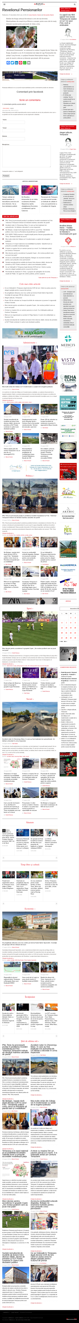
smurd (27, 756)
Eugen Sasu (73, 149)
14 (66, 627)
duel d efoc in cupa (11, 665)
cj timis (16, 402)
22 (70, 632)
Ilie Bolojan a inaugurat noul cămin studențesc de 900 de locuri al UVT (49, 804)
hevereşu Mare (18, 756)
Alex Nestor (8, 564)
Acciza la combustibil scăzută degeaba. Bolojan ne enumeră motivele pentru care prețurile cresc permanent (30, 556)
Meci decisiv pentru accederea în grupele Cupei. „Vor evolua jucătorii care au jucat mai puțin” (15, 1204)
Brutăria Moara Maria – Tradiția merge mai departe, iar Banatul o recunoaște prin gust (68, 230)
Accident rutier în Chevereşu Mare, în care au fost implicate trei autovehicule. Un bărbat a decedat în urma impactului (44, 1049)
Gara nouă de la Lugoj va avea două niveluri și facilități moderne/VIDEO (30, 979)
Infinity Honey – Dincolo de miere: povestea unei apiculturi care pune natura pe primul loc (68, 304)
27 (62, 638)
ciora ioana (6, 108)
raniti (24, 756)
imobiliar (13, 960)
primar (30, 535)
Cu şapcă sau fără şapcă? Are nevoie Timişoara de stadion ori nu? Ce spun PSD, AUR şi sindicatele (68, 20)
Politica (29, 475)
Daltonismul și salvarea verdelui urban (68, 205)
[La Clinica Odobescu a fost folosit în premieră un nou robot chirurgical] (51, 832)
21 (66, 632)
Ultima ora (67, 8)
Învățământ (30, 996)
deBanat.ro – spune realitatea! (16, 1317)
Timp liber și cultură (30, 864)
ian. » (65, 641)
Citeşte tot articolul (7, 400)
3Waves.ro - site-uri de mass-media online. (20, 1319)
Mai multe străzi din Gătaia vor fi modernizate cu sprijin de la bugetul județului (27, 386)
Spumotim (33, 960)
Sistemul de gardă (66, 676)
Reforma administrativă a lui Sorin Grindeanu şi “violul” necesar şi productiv (68, 89)
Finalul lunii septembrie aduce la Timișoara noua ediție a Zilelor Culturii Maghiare (8, 884)
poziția (26, 535)
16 (75, 627)
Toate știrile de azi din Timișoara (47, 277)
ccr (7, 535)
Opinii (62, 8)
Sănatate (30, 822)
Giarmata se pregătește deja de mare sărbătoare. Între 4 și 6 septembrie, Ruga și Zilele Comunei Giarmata (22, 886)
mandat (18, 535)
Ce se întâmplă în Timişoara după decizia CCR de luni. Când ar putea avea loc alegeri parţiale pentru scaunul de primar (43, 1257)
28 (66, 638)
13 (62, 627)
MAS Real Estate (19, 960)
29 (70, 638)
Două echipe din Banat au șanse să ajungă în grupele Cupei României (12, 685)
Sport (29, 608)
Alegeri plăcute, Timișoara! (66, 133)
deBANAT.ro (71, 1319)
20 (62, 632)
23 (75, 632)
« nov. (61, 641)
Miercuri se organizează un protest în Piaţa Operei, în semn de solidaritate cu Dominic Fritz (11, 585)
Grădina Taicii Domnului (67, 126)
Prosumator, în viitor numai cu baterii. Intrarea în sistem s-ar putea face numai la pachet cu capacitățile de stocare (30, 806)
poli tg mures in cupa (22, 665)
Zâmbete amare (65, 10)
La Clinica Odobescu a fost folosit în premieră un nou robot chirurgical (51, 842)
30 (75, 638)
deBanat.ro (73, 246)
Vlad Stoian (45, 427)
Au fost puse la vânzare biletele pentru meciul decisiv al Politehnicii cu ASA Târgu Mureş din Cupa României (30, 686)
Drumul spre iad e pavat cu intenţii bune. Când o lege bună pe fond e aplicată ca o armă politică (69, 114)
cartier (8, 960)
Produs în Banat (65, 219)
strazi (30, 402)
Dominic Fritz (12, 535)
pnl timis (23, 535)
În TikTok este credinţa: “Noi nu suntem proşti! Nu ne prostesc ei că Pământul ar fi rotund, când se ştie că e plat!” (69, 101)
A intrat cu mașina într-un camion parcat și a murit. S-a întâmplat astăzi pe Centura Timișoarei (44, 1154)
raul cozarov (25, 402)
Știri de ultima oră (29, 1040)
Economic (29, 908)
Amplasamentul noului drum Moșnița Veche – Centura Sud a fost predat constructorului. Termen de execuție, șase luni (30, 423)
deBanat (39, 4)
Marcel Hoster (15, 389)
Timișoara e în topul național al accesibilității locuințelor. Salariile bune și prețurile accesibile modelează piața (12, 777)
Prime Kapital (27, 960)
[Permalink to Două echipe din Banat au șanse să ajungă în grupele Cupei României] (12, 672)
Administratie (29, 342)
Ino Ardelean (45, 564)
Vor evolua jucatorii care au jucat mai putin (38, 665)
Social (39, 15)
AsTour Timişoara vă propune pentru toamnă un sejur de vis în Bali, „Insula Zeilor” (51, 884)
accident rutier (10, 756)
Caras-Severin (32, 15)
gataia (19, 402)
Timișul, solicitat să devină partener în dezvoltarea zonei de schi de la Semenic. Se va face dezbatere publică (10, 201)
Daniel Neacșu (15, 653)
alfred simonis (10, 402)
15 (70, 627)
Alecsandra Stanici (48, 15)
